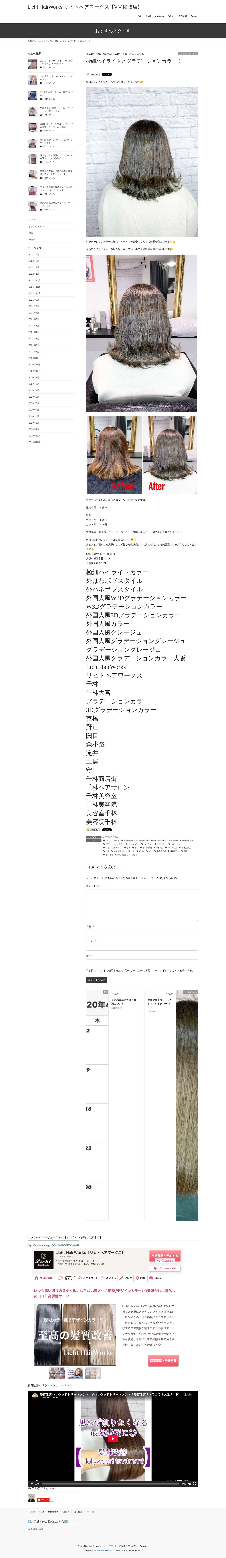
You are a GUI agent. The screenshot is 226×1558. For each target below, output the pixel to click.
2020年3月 (34, 416)
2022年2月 (34, 267)
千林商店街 (147, 848)
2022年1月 (34, 274)
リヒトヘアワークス (114, 848)
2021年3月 (34, 338)
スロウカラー (134, 844)
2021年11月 (34, 287)
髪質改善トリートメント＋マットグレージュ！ (160, 1003)
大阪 (133, 851)
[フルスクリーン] (194, 1483)
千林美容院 (186, 848)
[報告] (97, 1105)
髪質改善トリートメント (127, 855)
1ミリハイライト (113, 841)
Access (90, 1511)
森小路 (142, 851)
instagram (53, 1511)
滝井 (151, 851)
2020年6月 (34, 397)
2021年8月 (34, 306)
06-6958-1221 (35, 1529)
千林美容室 (172, 848)
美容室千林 (161, 851)
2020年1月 (34, 429)
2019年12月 (34, 435)
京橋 (128, 848)
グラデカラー (187, 841)
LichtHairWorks (155, 841)
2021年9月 (34, 300)
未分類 (32, 239)
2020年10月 (34, 371)
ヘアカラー (162, 844)
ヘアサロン (175, 844)
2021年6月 (34, 319)
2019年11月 (34, 442)
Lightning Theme (113, 1550)
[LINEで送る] (93, 74)
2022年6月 (34, 254)
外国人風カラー (120, 851)
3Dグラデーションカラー (134, 841)
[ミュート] (189, 1483)
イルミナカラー (171, 841)
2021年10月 (34, 293)
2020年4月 (34, 409)
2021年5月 (34, 325)
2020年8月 (34, 384)
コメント (92, 886)
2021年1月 (34, 351)
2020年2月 (34, 423)
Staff (41, 1511)
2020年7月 (34, 390)
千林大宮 (160, 848)
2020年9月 (34, 377)
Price (32, 1511)
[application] (113, 1439)
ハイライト (148, 844)
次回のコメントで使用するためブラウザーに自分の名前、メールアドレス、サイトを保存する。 (141, 970)
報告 (31, 233)
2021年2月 (34, 345)
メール (91, 941)
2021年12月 (34, 280)
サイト (89, 955)
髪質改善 (109, 855)
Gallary (65, 1511)
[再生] (31, 1483)
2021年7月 (34, 312)
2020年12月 (34, 358)
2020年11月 (34, 364)
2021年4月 (34, 332)
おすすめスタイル (188, 54)
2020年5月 (34, 403)
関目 (186, 851)
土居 (107, 851)
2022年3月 (34, 261)
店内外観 (78, 1511)
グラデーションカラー (115, 844)
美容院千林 (175, 851)
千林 (136, 848)
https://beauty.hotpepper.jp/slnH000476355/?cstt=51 (53, 1245)
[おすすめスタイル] (187, 1105)
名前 (90, 926)
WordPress (99, 1550)
